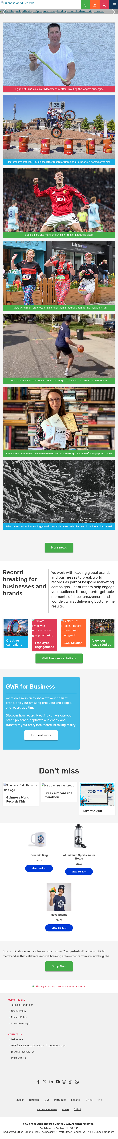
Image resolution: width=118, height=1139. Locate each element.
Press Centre (18, 1058)
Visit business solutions (59, 658)
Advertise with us (24, 1052)
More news (59, 547)
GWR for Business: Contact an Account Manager (38, 1045)
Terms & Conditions (22, 1005)
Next (113, 11)
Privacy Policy (19, 1017)
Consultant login (20, 1023)
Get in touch (18, 1039)
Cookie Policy (18, 1011)
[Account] (95, 4)
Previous (4, 11)
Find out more (41, 735)
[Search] (104, 4)
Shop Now (59, 966)
